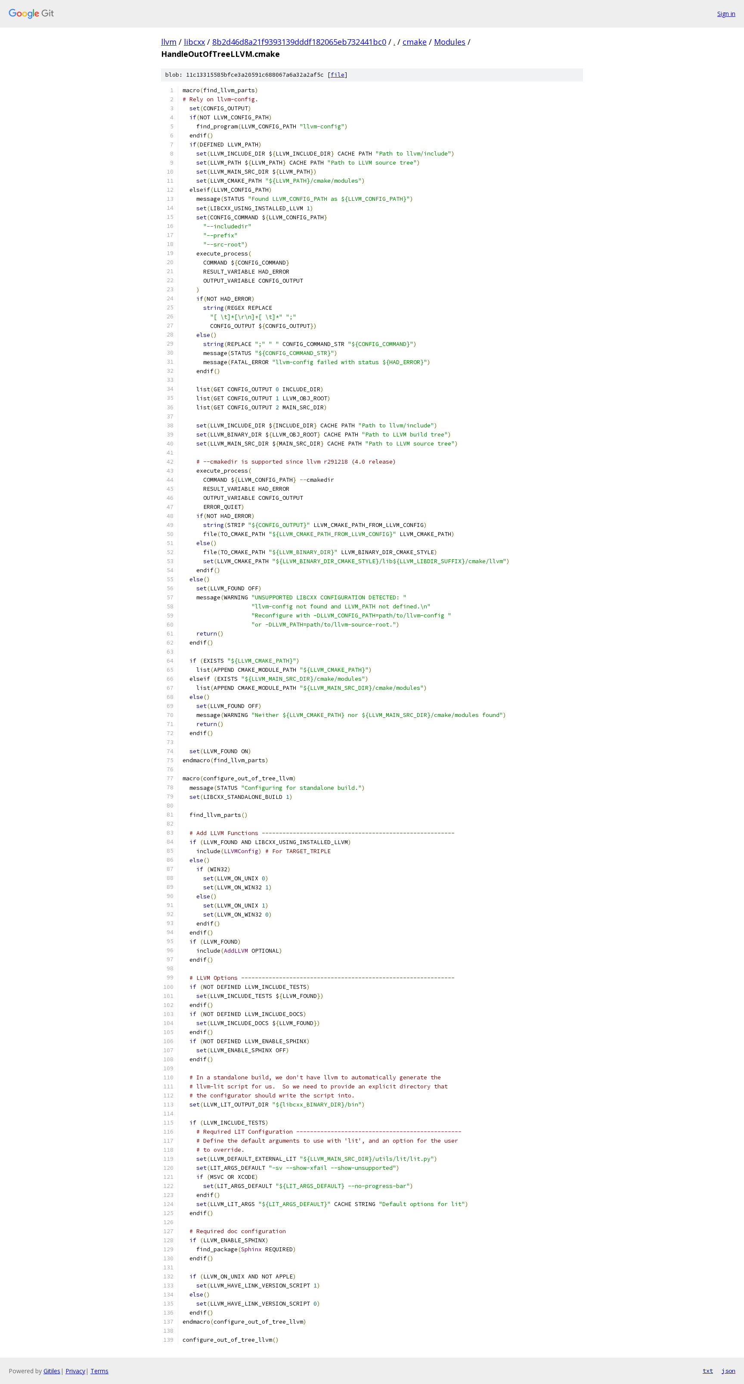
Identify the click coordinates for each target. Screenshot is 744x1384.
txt (708, 1371)
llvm (169, 42)
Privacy (75, 1371)
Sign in (726, 13)
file (337, 74)
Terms (99, 1371)
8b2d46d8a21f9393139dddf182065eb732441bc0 (299, 42)
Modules (449, 42)
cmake (415, 42)
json (728, 1371)
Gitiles (51, 1371)
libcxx (194, 42)
